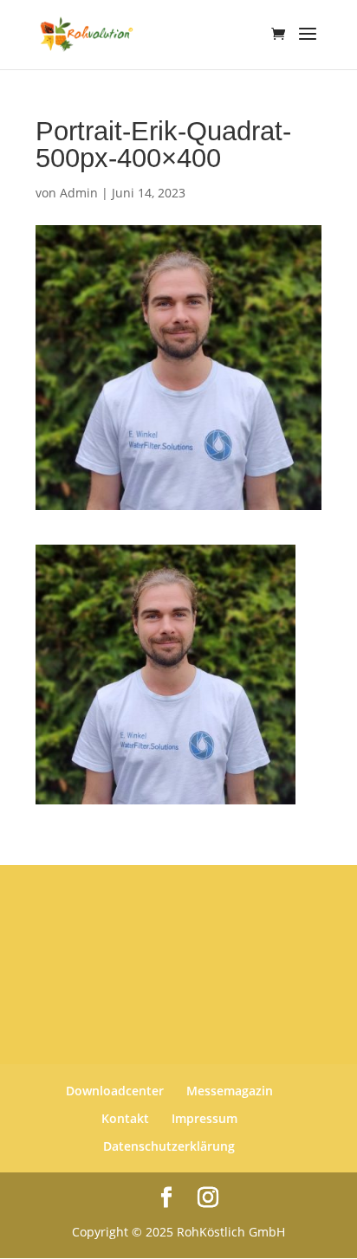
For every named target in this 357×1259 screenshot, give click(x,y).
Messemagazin (229, 1090)
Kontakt (125, 1118)
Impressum (204, 1118)
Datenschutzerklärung (169, 1146)
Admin (79, 192)
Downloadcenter (115, 1090)
